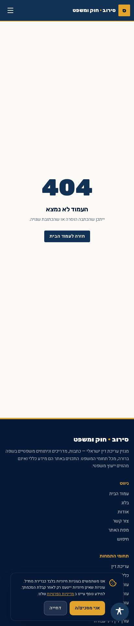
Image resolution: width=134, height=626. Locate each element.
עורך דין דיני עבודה (111, 621)
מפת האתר (118, 530)
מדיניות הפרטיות (60, 594)
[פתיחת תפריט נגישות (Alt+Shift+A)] (120, 612)
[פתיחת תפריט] (10, 10)
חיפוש (123, 539)
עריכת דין (120, 566)
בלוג (125, 502)
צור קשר (121, 521)
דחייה (55, 608)
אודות (123, 511)
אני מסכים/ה (87, 608)
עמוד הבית (119, 493)
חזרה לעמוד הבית (67, 236)
